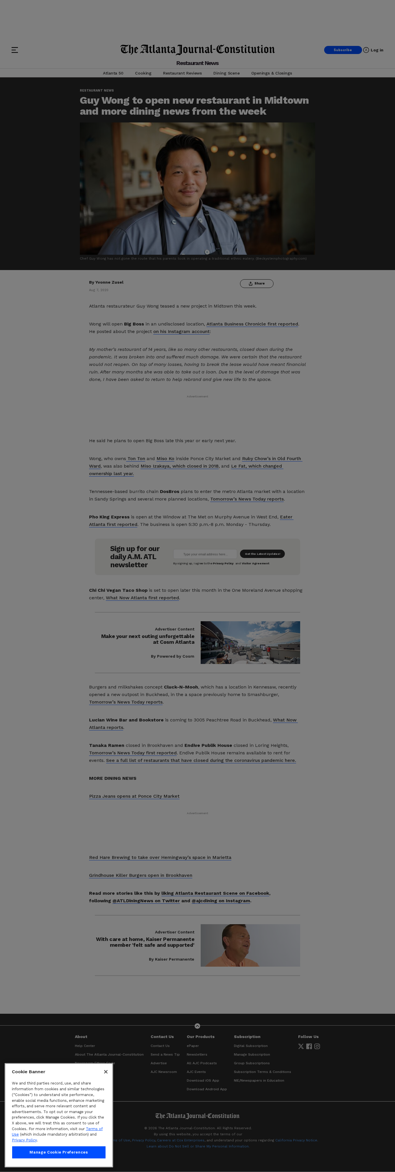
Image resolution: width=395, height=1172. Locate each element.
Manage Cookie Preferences (58, 1152)
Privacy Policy (24, 1140)
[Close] (105, 1071)
